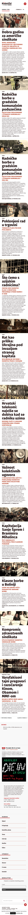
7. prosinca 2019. (14, 558)
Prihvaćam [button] (13, 913)
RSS (16, 908)
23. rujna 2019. (14, 655)
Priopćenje (5, 825)
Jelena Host (5, 72)
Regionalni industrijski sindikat (11, 798)
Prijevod (4, 674)
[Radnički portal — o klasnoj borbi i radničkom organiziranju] (7, 3)
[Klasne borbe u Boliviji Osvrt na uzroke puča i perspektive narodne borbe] (14, 569)
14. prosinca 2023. (15, 255)
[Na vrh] (25, 904)
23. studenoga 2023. (16, 445)
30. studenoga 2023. (13, 381)
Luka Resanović (6, 558)
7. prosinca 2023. (15, 315)
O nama (4, 867)
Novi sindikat (7, 804)
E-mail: (3, 884)
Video (3, 847)
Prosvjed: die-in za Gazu (13, 748)
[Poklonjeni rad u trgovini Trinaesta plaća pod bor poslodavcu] (14, 210)
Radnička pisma (6, 830)
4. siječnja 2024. (15, 136)
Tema (3, 29)
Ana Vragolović (6, 503)
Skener (4, 863)
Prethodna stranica (6, 717)
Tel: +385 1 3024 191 (8, 807)
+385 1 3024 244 (17, 807)
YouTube (13, 908)
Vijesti (3, 821)
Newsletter (5, 858)
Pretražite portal (6, 907)
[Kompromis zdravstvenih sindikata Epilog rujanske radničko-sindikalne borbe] (14, 618)
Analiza (4, 843)
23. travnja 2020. (15, 503)
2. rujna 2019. (14, 712)
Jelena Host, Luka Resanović (9, 605)
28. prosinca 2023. (16, 198)
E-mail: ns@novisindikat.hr (10, 805)
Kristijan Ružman (6, 136)
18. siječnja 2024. (13, 72)
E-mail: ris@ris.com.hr (9, 799)
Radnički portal (6, 255)
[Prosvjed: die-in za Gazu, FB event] (14, 781)
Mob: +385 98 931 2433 (9, 801)
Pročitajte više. (19, 913)
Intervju (4, 839)
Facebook (4, 908)
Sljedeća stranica (22, 717)
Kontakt (4, 871)
